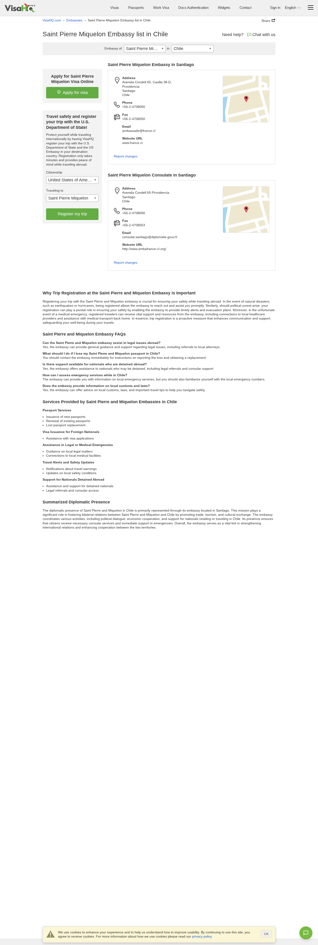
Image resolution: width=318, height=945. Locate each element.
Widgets (224, 8)
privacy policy (202, 936)
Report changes (125, 156)
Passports (136, 8)
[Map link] (246, 99)
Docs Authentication (193, 8)
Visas (114, 8)
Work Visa (161, 8)
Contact (245, 8)
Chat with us (263, 34)
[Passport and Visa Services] (20, 7)
